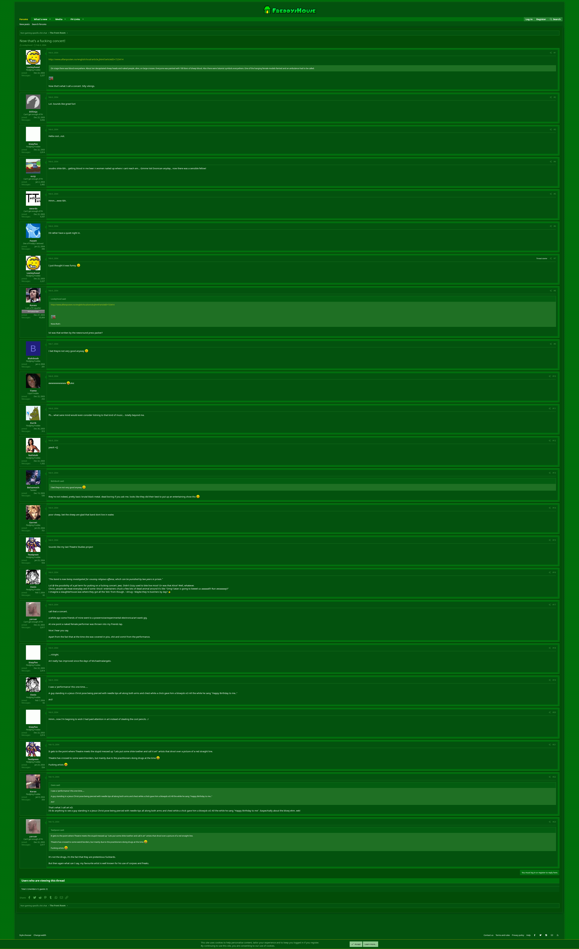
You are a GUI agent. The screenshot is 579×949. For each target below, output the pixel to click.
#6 (555, 226)
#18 (554, 648)
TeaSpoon (33, 554)
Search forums (39, 24)
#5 (555, 194)
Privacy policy (518, 935)
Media (58, 19)
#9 (555, 344)
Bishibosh (33, 358)
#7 (555, 258)
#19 (554, 680)
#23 (554, 822)
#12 (554, 440)
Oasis (33, 586)
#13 (554, 473)
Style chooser (25, 935)
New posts (24, 24)
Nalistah (33, 455)
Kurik (33, 422)
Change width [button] (40, 935)
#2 (555, 97)
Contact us (488, 935)
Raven (33, 305)
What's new (40, 19)
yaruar (33, 619)
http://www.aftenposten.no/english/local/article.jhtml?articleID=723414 (86, 59)
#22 (554, 777)
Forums (23, 19)
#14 (554, 508)
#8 (555, 290)
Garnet (33, 522)
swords (33, 208)
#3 (555, 129)
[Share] (551, 53)
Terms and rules (503, 935)
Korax (33, 791)
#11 (554, 408)
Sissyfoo (33, 143)
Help (528, 935)
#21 (554, 744)
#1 (555, 52)
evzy (33, 176)
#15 (554, 540)
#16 (554, 572)
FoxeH (33, 240)
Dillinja (33, 111)
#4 (555, 161)
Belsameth (33, 487)
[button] (50, 19)
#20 (554, 712)
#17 (554, 604)
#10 (554, 376)
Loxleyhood (27, 45)
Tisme (33, 390)
